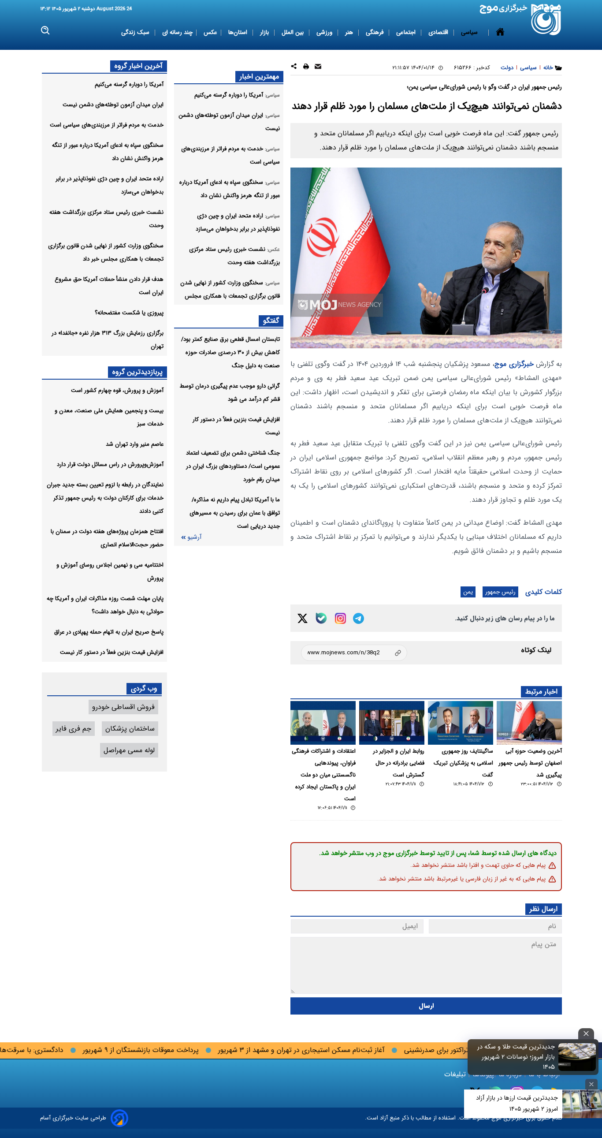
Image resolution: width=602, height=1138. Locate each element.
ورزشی (325, 32)
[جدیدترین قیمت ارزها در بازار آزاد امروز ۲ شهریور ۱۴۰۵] (582, 1103)
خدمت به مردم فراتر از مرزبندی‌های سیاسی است (107, 125)
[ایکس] (302, 618)
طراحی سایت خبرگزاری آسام (73, 1118)
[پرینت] (306, 67)
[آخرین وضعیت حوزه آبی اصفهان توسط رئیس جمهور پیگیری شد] (529, 723)
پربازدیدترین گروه (137, 371)
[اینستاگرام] (340, 618)
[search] (45, 30)
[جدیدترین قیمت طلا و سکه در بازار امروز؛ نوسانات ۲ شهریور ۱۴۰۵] (577, 1057)
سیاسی (470, 32)
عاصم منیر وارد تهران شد (135, 444)
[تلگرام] (358, 618)
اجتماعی (406, 32)
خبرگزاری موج (513, 363)
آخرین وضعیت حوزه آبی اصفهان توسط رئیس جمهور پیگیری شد (530, 763)
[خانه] (500, 32)
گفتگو (271, 320)
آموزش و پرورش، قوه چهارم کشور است (117, 390)
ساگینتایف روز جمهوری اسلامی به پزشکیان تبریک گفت (463, 763)
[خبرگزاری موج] (546, 19)
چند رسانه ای (177, 32)
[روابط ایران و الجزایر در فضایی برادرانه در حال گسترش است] (391, 723)
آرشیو (194, 537)
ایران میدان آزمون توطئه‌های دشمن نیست (113, 104)
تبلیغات (456, 1074)
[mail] (318, 67)
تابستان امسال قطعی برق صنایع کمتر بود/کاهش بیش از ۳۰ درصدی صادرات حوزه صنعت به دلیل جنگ (230, 352)
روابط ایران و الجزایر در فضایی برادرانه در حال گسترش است (398, 763)
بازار (265, 32)
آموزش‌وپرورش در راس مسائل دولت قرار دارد (110, 464)
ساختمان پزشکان (130, 728)
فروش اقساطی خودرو (123, 707)
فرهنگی (375, 32)
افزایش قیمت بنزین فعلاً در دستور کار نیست (112, 652)
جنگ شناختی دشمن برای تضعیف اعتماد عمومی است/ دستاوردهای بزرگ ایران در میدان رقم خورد (233, 466)
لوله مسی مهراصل (129, 750)
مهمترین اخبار (259, 76)
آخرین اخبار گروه (139, 65)
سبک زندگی (136, 32)
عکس (210, 32)
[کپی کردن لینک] (354, 653)
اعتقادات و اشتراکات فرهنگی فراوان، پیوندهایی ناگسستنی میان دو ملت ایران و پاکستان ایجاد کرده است (324, 775)
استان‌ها (238, 32)
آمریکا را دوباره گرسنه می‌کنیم (129, 84)
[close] (586, 1033)
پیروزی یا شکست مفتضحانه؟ (129, 312)
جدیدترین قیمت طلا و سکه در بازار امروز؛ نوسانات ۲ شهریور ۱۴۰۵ (516, 1057)
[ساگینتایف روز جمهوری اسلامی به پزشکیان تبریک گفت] (460, 723)
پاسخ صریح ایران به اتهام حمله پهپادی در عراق (109, 632)
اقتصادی (439, 32)
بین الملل (293, 32)
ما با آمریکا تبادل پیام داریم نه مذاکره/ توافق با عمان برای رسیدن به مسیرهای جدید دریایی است (235, 513)
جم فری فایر (73, 728)
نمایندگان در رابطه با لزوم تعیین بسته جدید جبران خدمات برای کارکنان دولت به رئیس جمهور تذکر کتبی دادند (105, 498)
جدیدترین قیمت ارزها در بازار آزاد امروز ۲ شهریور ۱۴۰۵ (517, 1103)
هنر (350, 32)
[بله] (321, 618)
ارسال (426, 1006)
